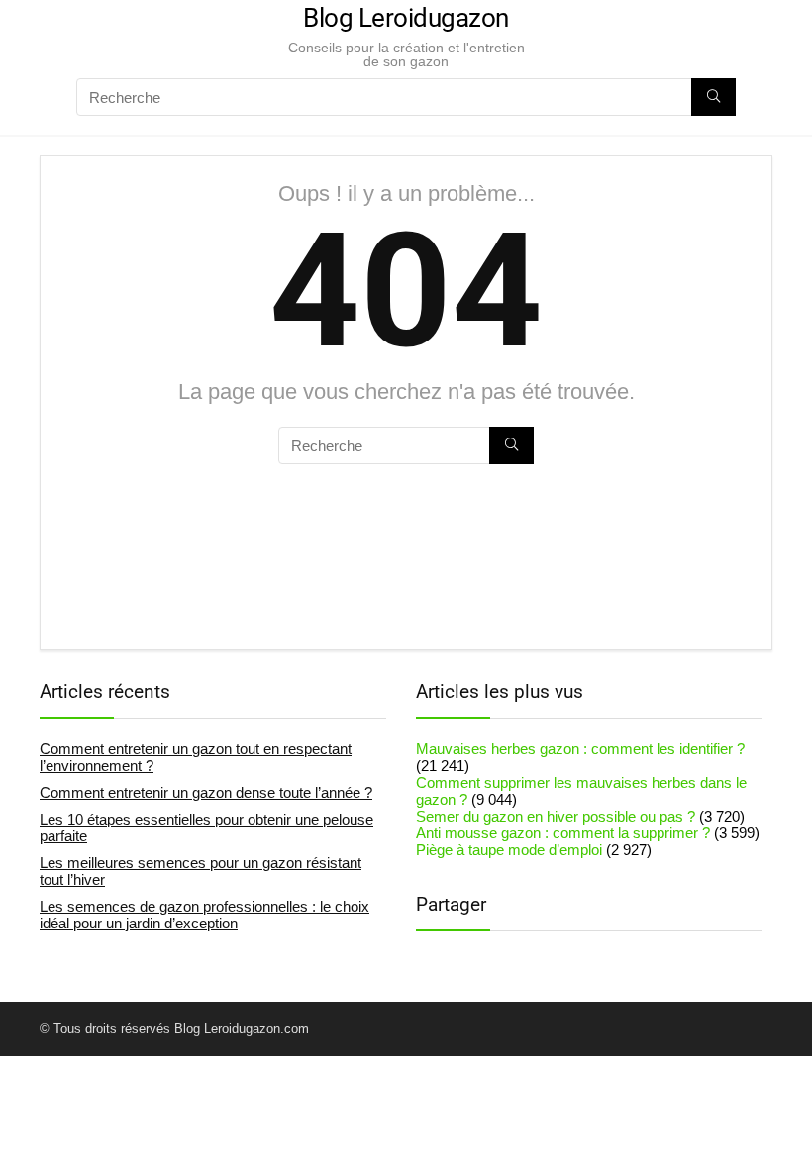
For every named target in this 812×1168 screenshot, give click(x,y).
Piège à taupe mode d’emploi (509, 849)
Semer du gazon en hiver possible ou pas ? (555, 816)
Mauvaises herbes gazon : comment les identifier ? (580, 748)
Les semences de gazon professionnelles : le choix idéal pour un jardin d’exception (204, 914)
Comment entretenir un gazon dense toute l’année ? (206, 792)
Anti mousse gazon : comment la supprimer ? (563, 833)
